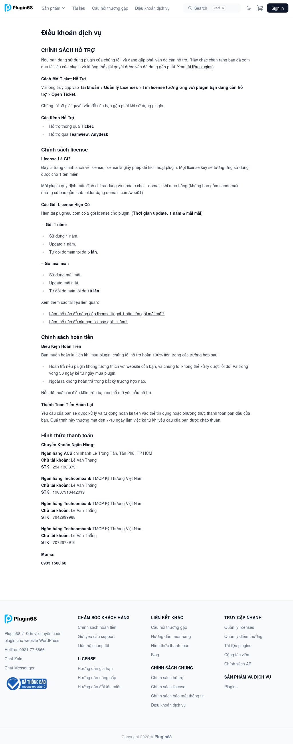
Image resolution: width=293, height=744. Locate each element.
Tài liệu (78, 8)
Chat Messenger (20, 668)
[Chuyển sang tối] (248, 8)
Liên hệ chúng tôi (93, 645)
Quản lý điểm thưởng (243, 636)
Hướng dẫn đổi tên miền (100, 686)
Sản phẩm (51, 8)
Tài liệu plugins (237, 645)
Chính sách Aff (237, 664)
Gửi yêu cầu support (96, 636)
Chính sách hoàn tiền (97, 627)
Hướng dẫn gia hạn (95, 668)
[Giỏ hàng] (260, 8)
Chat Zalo (13, 658)
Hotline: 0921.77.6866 (25, 649)
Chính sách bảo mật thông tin (178, 696)
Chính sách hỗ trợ (167, 677)
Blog (155, 654)
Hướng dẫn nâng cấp (97, 677)
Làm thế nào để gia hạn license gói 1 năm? (88, 321)
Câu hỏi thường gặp (110, 8)
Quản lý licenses (239, 627)
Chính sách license (168, 686)
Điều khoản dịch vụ (152, 8)
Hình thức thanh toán (170, 645)
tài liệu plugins (199, 66)
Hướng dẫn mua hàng (171, 636)
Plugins (230, 686)
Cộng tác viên (236, 654)
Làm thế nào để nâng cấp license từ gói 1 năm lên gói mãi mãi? (107, 313)
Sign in (278, 8)
